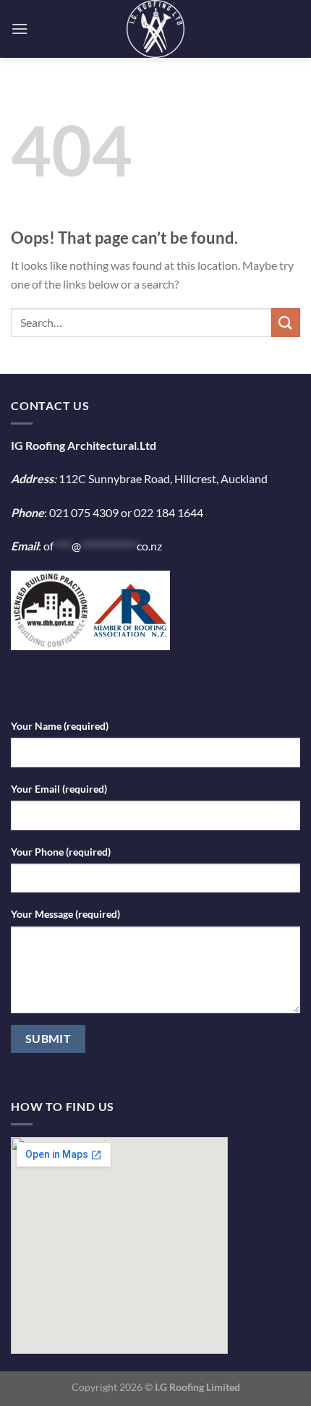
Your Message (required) (65, 914)
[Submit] (285, 322)
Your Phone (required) (61, 851)
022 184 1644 (168, 512)
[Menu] (19, 28)
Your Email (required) (59, 789)
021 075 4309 (84, 512)
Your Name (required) (59, 726)
